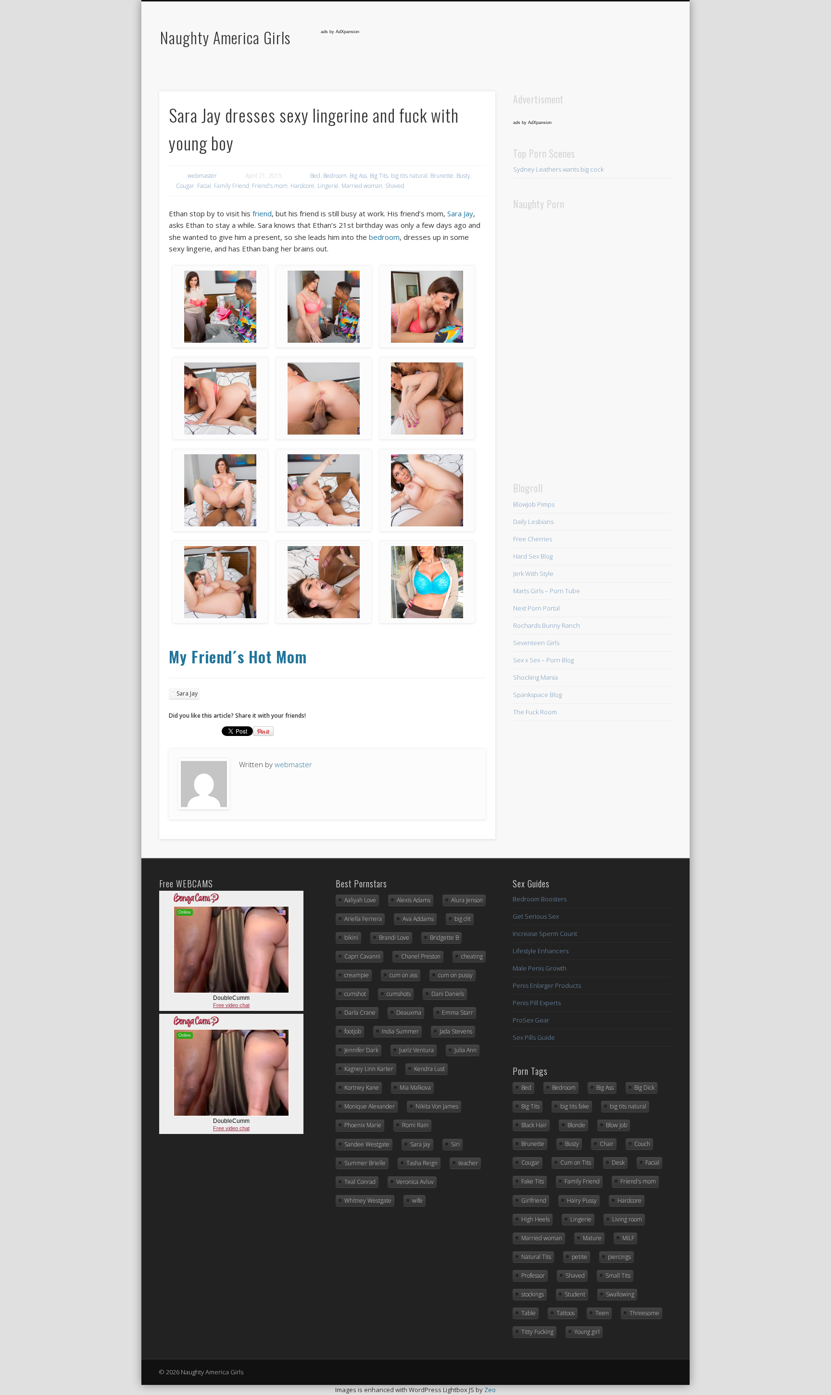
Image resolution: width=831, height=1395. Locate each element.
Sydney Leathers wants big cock (558, 169)
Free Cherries (532, 539)
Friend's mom (270, 186)
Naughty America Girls (225, 37)
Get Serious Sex (536, 916)
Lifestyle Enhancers (540, 951)
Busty (463, 176)
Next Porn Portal (536, 608)
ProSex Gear (531, 1020)
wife (417, 1200)
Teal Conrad (360, 1182)
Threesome (644, 1313)
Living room (627, 1219)
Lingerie (328, 186)
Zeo (490, 1389)
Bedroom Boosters (540, 899)
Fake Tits (532, 1181)
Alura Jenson (467, 900)
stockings (532, 1294)
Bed (315, 176)
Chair (607, 1144)
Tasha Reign (422, 1163)
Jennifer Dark (361, 1050)
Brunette (441, 176)
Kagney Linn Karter (368, 1069)
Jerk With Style (533, 573)
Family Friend (231, 186)
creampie (356, 975)
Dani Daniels (447, 994)
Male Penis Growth (540, 968)
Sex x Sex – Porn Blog (543, 660)
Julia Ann (465, 1050)
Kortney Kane (361, 1088)
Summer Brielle (365, 1163)
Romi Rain (415, 1125)
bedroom (384, 237)
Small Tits (617, 1275)
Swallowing (620, 1294)
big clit (462, 919)
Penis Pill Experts (537, 1002)
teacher (468, 1163)
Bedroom (335, 176)
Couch (642, 1144)
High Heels (535, 1219)
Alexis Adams (413, 900)
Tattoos (565, 1313)
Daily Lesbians (533, 521)
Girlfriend (533, 1200)
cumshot (355, 994)
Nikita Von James (437, 1106)
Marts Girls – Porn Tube (546, 590)
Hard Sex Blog (533, 556)
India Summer (400, 1031)
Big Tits (379, 176)
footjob (352, 1031)
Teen (602, 1313)
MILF (628, 1238)
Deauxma (408, 1013)
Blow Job (616, 1125)
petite (579, 1257)
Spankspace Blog (537, 694)
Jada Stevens (456, 1031)
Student (575, 1294)
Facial (204, 186)
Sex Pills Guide (534, 1037)
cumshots (399, 994)
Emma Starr (457, 1013)
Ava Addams (418, 919)
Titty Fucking (537, 1332)
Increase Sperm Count (545, 933)
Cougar (185, 186)
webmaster (202, 176)
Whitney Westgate (367, 1200)
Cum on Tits (575, 1162)
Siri (455, 1144)
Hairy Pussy (582, 1200)
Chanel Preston (421, 956)
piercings (619, 1257)
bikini (351, 938)
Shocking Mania (535, 677)
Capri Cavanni (362, 956)
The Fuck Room (535, 712)
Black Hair (534, 1125)
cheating (472, 956)
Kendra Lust (429, 1069)
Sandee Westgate (367, 1144)
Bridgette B (444, 938)
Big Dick (644, 1088)
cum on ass (403, 975)
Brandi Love (394, 938)
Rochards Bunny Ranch (546, 625)
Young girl (587, 1332)
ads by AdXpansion (340, 31)
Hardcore (302, 186)
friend (262, 213)
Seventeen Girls (536, 642)
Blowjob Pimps (533, 504)
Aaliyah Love (360, 900)
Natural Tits (536, 1257)
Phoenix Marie (362, 1125)
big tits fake (574, 1106)
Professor (533, 1275)
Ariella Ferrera (363, 919)
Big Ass (358, 176)
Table (528, 1313)
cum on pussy (455, 975)
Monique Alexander (369, 1106)
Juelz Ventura (416, 1050)
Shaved (394, 186)
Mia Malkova (415, 1088)
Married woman (361, 186)
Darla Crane (360, 1013)
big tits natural (409, 176)
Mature (592, 1238)
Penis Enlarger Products (547, 985)
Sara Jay (460, 213)
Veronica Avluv (415, 1182)
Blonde (576, 1125)
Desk (618, 1162)
